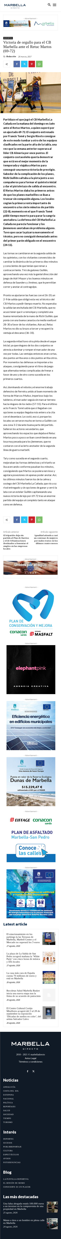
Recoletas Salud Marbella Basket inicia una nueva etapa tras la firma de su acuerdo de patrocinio (24, 993)
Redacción (11, 56)
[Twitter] (24, 64)
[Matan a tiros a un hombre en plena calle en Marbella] (52, 1223)
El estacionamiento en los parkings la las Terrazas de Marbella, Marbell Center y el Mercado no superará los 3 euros (23, 938)
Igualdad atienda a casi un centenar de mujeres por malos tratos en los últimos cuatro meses (46, 539)
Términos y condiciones (30, 1061)
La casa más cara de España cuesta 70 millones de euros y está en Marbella (22, 976)
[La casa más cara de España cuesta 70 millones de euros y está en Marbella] (49, 977)
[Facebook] (17, 64)
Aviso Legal (30, 1058)
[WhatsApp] (39, 64)
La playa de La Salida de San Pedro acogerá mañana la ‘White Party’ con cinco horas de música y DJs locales (23, 957)
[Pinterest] (31, 64)
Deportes (8, 38)
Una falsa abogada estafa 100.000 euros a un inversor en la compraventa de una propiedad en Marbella (23, 1206)
